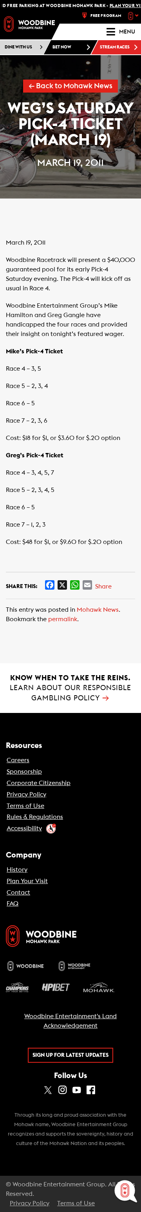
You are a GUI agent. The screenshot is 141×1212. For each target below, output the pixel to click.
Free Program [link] (105, 16)
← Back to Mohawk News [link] (70, 86)
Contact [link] (18, 892)
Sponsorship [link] (24, 771)
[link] (29, 24)
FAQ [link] (12, 903)
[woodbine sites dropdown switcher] (134, 16)
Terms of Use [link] (25, 806)
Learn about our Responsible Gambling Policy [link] (70, 688)
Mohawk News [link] (98, 610)
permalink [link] (62, 619)
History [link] (17, 870)
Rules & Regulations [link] (35, 817)
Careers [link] (18, 760)
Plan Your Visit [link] (27, 881)
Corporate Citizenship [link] (38, 783)
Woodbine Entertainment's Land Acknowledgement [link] (70, 1021)
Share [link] (103, 586)
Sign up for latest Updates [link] (70, 1055)
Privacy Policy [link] (26, 794)
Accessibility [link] (24, 828)
